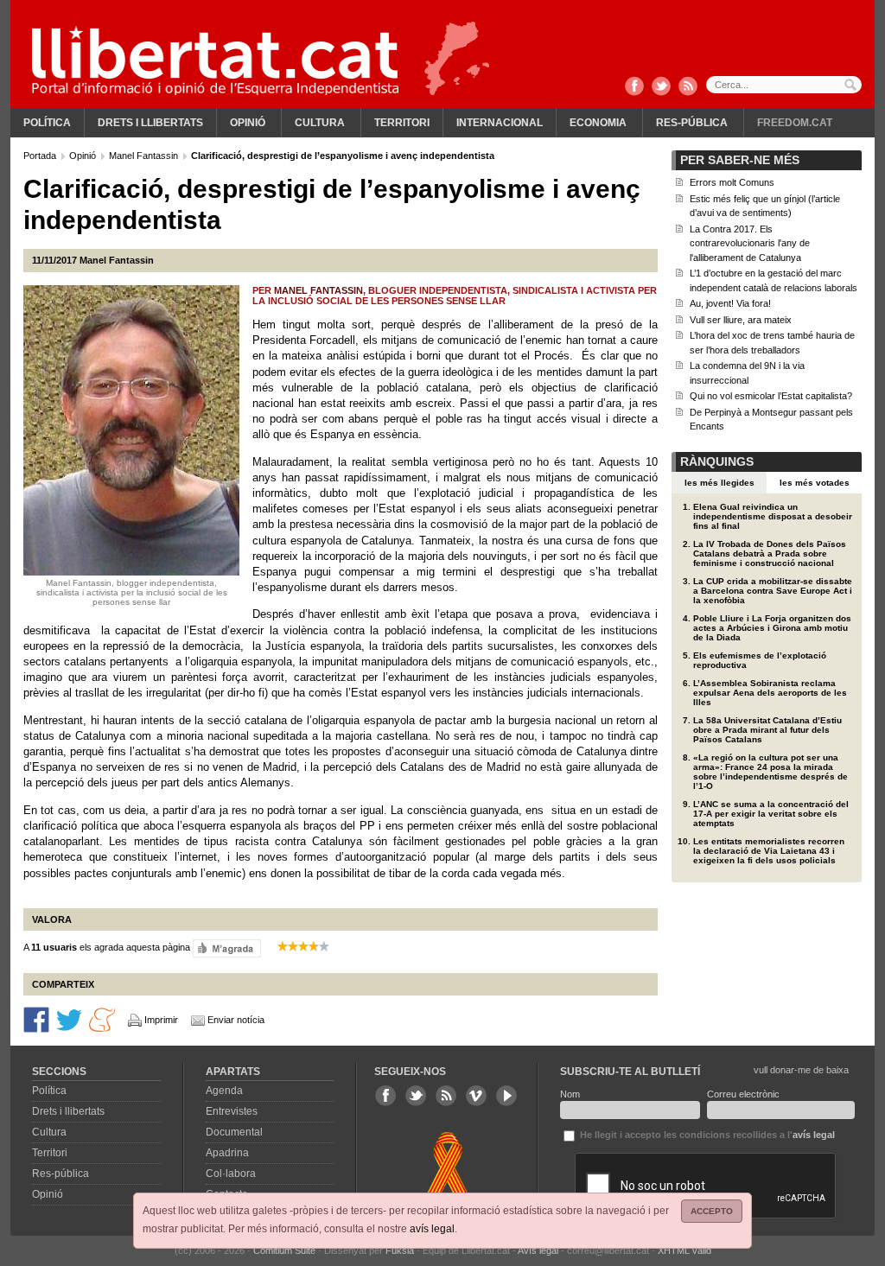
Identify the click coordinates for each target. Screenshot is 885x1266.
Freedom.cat (794, 123)
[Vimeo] (476, 1096)
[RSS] (688, 87)
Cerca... (784, 84)
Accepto (712, 1211)
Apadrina (227, 1153)
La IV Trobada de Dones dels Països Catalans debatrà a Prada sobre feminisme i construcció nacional (769, 553)
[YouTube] (506, 1096)
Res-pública (692, 123)
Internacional (499, 123)
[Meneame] (102, 1019)
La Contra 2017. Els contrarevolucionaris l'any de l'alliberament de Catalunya (750, 243)
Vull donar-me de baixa (801, 1070)
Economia (598, 123)
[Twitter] (661, 87)
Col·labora (231, 1173)
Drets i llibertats (150, 123)
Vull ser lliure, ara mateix (741, 320)
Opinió (247, 123)
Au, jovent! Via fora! (730, 303)
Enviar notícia (235, 1020)
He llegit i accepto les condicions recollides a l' (706, 1134)
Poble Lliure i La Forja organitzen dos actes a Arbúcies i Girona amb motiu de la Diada (772, 628)
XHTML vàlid (684, 1250)
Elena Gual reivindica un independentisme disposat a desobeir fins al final (772, 516)
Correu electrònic (743, 1094)
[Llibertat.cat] (215, 60)
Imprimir (161, 1020)
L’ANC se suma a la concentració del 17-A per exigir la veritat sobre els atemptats (771, 813)
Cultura (320, 123)
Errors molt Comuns (732, 182)
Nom (570, 1094)
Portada (41, 155)
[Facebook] (634, 87)
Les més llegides (719, 482)
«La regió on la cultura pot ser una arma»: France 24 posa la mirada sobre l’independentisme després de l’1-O (770, 772)
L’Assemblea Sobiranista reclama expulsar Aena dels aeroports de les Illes (770, 692)
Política (47, 123)
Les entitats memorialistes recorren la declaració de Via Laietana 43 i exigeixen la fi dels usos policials (768, 851)
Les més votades (815, 482)
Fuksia (399, 1250)
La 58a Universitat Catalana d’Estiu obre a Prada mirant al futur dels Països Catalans (767, 730)
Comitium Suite (284, 1250)
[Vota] (227, 947)
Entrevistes (232, 1111)
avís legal (432, 1229)
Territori (402, 123)
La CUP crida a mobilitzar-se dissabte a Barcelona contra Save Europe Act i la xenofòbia (772, 590)
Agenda (224, 1091)
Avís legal (538, 1250)
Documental (234, 1132)
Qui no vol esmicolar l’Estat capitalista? (771, 396)
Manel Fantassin (145, 155)
